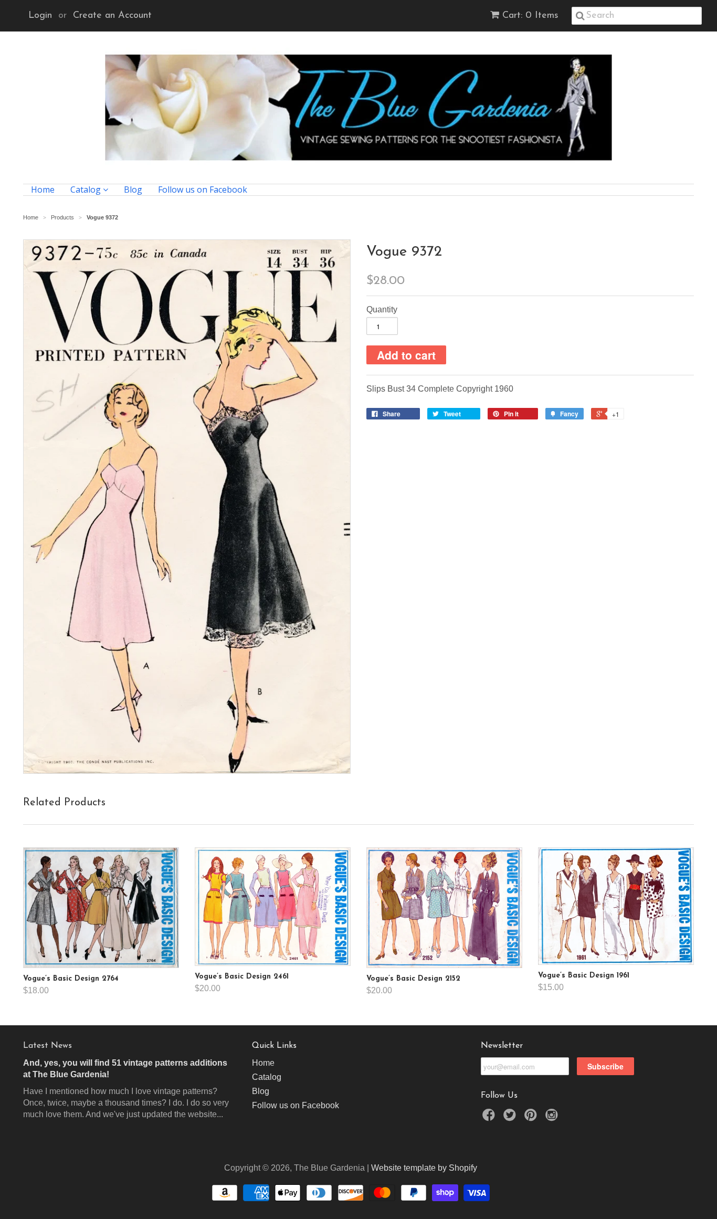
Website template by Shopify (424, 1167)
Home (43, 189)
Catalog (86, 189)
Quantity (381, 309)
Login (40, 15)
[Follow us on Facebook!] (490, 1118)
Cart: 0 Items (530, 15)
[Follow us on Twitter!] (511, 1118)
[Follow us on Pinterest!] (532, 1118)
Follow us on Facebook (202, 189)
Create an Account (112, 15)
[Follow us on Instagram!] (553, 1118)
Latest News (47, 1046)
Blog (133, 189)
